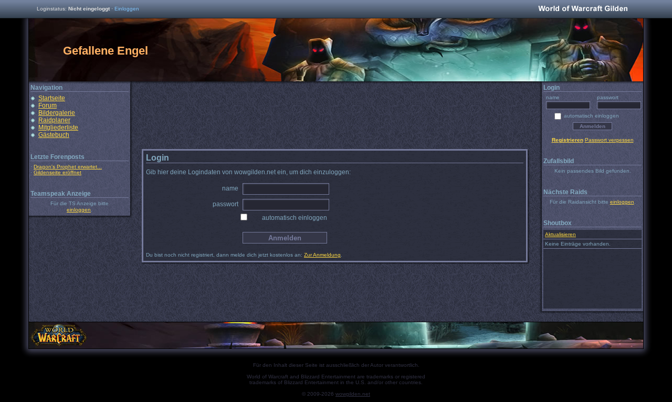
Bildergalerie (56, 113)
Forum (47, 105)
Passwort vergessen (609, 140)
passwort (225, 204)
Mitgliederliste (58, 127)
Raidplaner (54, 120)
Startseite (51, 98)
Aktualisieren (560, 234)
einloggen (79, 210)
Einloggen (126, 9)
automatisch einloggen (294, 217)
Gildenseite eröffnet (57, 172)
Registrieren (567, 140)
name (230, 188)
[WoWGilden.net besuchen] (582, 9)
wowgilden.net (352, 394)
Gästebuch (53, 135)
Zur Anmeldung (322, 255)
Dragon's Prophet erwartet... (68, 167)
